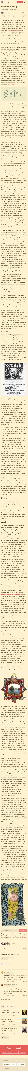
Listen (24, 12)
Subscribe (19, 2)
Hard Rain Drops (6, 1019)
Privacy (12, 1061)
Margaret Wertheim (9, 984)
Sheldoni (6, 972)
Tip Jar (24, 938)
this (5, 518)
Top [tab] (3, 1006)
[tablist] (7, 958)
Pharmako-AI (14, 238)
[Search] (25, 1006)
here (20, 271)
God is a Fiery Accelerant (9, 1028)
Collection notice (23, 1061)
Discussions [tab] (12, 1006)
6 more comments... (5, 999)
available (12, 290)
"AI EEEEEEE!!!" (5, 1010)
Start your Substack (10, 1064)
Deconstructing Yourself (15, 30)
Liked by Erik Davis (9, 973)
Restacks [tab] (11, 959)
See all (4, 1037)
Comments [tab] (4, 959)
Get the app (21, 1064)
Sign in (25, 2)
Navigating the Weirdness (7, 1021)
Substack (7, 1068)
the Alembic (11, 84)
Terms (16, 1061)
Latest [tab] (6, 1006)
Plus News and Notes (6, 1030)
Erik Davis (7, 12)
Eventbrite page (10, 171)
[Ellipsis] (26, 972)
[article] (14, 1013)
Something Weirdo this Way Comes (10, 1012)
